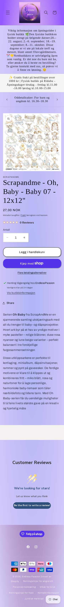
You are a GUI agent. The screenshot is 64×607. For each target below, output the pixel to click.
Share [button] (10, 302)
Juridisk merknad (34, 598)
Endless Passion (31, 576)
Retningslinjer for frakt (21, 593)
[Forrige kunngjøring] (7, 99)
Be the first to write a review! (32, 505)
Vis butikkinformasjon (21, 292)
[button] (8, 12)
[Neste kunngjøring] (57, 99)
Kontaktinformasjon (48, 593)
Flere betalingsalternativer (32, 272)
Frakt (23, 215)
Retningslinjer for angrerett (38, 581)
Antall (6, 229)
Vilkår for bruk (47, 587)
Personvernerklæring (24, 587)
